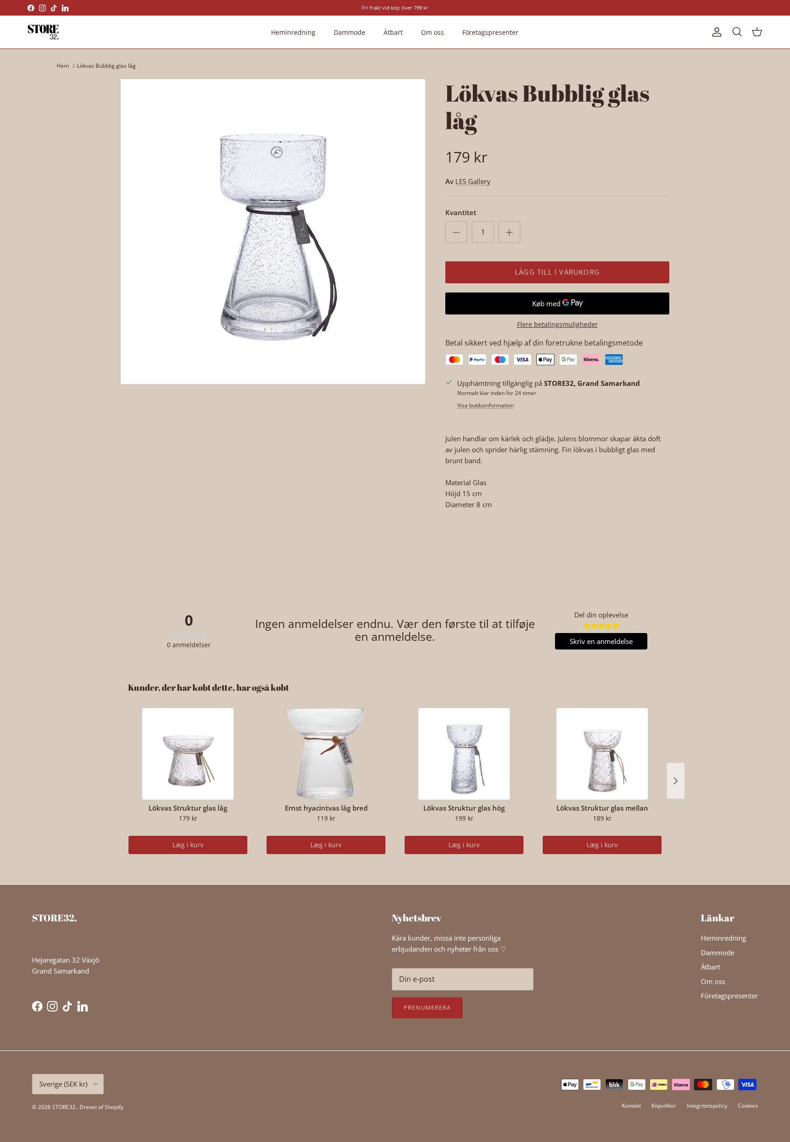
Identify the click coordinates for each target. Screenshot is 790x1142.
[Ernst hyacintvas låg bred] (326, 754)
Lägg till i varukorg (557, 271)
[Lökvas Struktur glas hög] (464, 754)
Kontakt (631, 1106)
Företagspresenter (490, 32)
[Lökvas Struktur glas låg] (187, 754)
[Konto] (715, 32)
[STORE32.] (43, 32)
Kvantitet (460, 212)
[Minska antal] (456, 232)
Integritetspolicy (707, 1106)
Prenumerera (427, 1007)
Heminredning (293, 32)
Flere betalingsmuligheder (557, 325)
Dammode (349, 32)
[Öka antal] (509, 232)
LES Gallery (473, 181)
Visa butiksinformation (485, 405)
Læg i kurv (187, 844)
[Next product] (676, 781)
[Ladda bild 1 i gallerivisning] (273, 231)
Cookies (748, 1106)
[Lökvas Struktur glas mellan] (602, 754)
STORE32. (64, 1107)
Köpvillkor (663, 1106)
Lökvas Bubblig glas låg (106, 66)
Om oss (432, 32)
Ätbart (393, 32)
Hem (63, 66)
